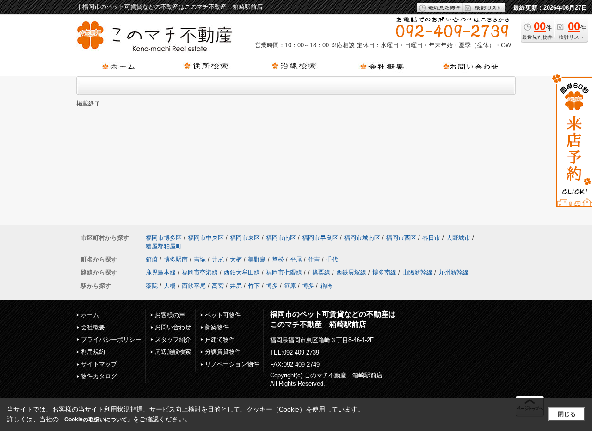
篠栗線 (321, 272)
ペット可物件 (223, 315)
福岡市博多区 (164, 237)
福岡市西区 (401, 237)
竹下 (254, 285)
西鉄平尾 (194, 285)
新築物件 (217, 327)
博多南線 (384, 272)
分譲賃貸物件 (223, 351)
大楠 (236, 259)
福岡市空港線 (200, 272)
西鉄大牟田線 (242, 272)
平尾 (296, 259)
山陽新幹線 (417, 272)
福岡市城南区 (362, 237)
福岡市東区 (245, 237)
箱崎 (152, 259)
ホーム (90, 315)
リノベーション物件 (232, 364)
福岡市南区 (281, 237)
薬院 (152, 285)
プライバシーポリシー (111, 339)
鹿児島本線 (161, 272)
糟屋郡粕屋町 (164, 246)
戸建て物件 (220, 339)
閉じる (567, 414)
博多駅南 (176, 259)
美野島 (257, 259)
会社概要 (93, 327)
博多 (272, 285)
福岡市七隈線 (284, 272)
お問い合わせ (173, 327)
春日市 (431, 237)
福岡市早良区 (320, 237)
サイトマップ (99, 364)
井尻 (218, 259)
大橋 (170, 285)
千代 (332, 259)
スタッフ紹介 (173, 339)
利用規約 (93, 351)
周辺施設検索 (173, 351)
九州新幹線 (453, 272)
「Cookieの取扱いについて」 (96, 419)
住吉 (314, 259)
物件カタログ (99, 376)
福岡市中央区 (206, 237)
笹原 (290, 285)
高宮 (218, 285)
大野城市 (458, 237)
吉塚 (200, 259)
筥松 (278, 259)
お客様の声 (170, 315)
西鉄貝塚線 (351, 272)
